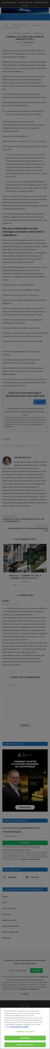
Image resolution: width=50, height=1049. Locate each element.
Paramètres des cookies (25, 1031)
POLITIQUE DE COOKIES (19, 1027)
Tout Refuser (25, 1038)
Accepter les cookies (25, 1045)
